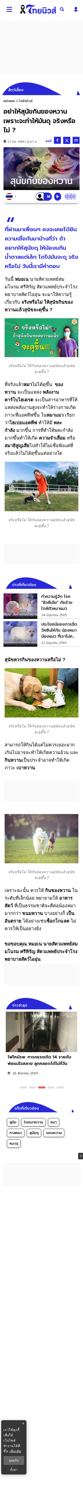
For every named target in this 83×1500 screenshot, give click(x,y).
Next (77, 1004)
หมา (53, 1122)
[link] (41, 606)
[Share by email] (76, 140)
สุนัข (12, 1122)
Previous (69, 1004)
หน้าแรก (9, 101)
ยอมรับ (14, 1460)
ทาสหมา (15, 1133)
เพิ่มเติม (15, 1451)
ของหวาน (54, 1133)
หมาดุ (13, 1143)
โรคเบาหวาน (33, 1122)
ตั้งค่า (14, 1470)
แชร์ (49, 141)
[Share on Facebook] (57, 140)
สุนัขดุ (34, 1133)
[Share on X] (66, 140)
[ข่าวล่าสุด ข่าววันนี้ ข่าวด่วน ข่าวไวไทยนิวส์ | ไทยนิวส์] (38, 9)
